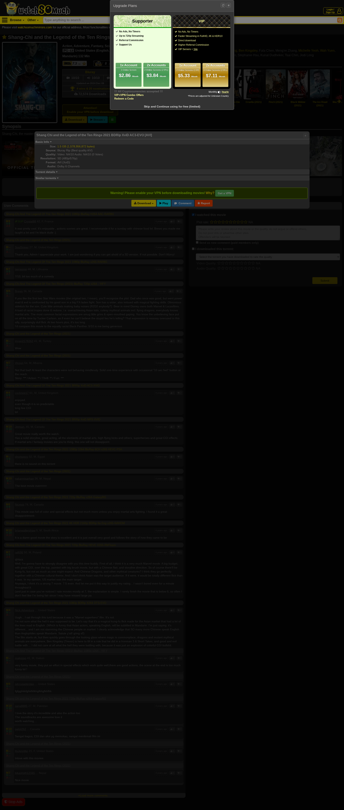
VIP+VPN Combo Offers (129, 95)
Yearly (225, 92)
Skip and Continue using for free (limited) (172, 106)
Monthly (213, 92)
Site (196, 49)
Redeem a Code (124, 98)
